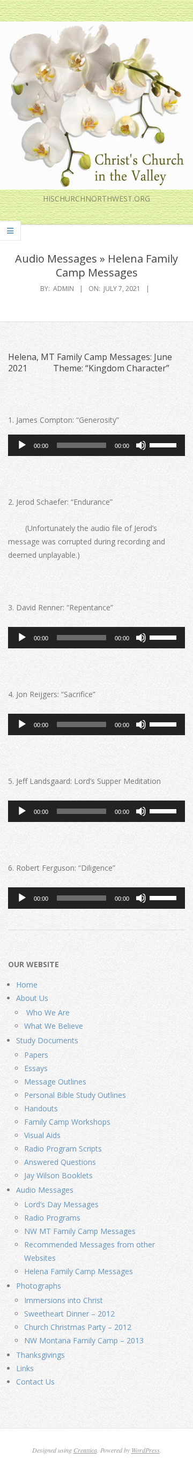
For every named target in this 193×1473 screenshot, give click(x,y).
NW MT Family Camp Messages (80, 1231)
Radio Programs (52, 1218)
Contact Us (35, 1382)
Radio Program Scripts (63, 1148)
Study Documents (47, 1040)
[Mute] (141, 445)
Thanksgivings (40, 1355)
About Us (32, 998)
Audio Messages (44, 1190)
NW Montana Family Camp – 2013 (84, 1340)
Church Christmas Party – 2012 (77, 1327)
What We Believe (53, 1026)
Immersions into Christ (63, 1300)
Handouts (41, 1108)
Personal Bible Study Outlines (75, 1095)
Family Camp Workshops (67, 1122)
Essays (36, 1068)
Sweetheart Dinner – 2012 (69, 1313)
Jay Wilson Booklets (58, 1175)
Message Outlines (55, 1081)
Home (27, 984)
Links (25, 1368)
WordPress (145, 1450)
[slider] (165, 444)
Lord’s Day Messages (61, 1204)
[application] (96, 445)
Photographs (38, 1286)
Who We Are (47, 1012)
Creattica (85, 1450)
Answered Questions (60, 1162)
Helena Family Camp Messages (78, 1271)
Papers (36, 1055)
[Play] (22, 445)
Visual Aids (42, 1135)
